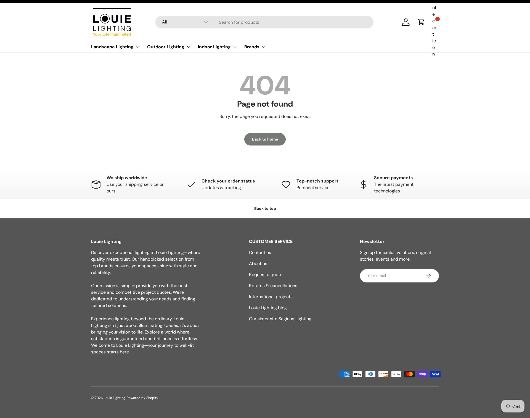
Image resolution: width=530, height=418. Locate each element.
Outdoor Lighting (165, 47)
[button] (421, 22)
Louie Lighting (114, 398)
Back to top (265, 208)
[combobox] (264, 22)
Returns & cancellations (273, 286)
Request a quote (265, 274)
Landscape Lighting (112, 47)
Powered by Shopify (142, 398)
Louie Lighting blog (268, 308)
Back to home (265, 139)
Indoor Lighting (214, 47)
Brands (251, 47)
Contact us (260, 252)
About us (258, 263)
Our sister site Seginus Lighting (280, 319)
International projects (271, 297)
